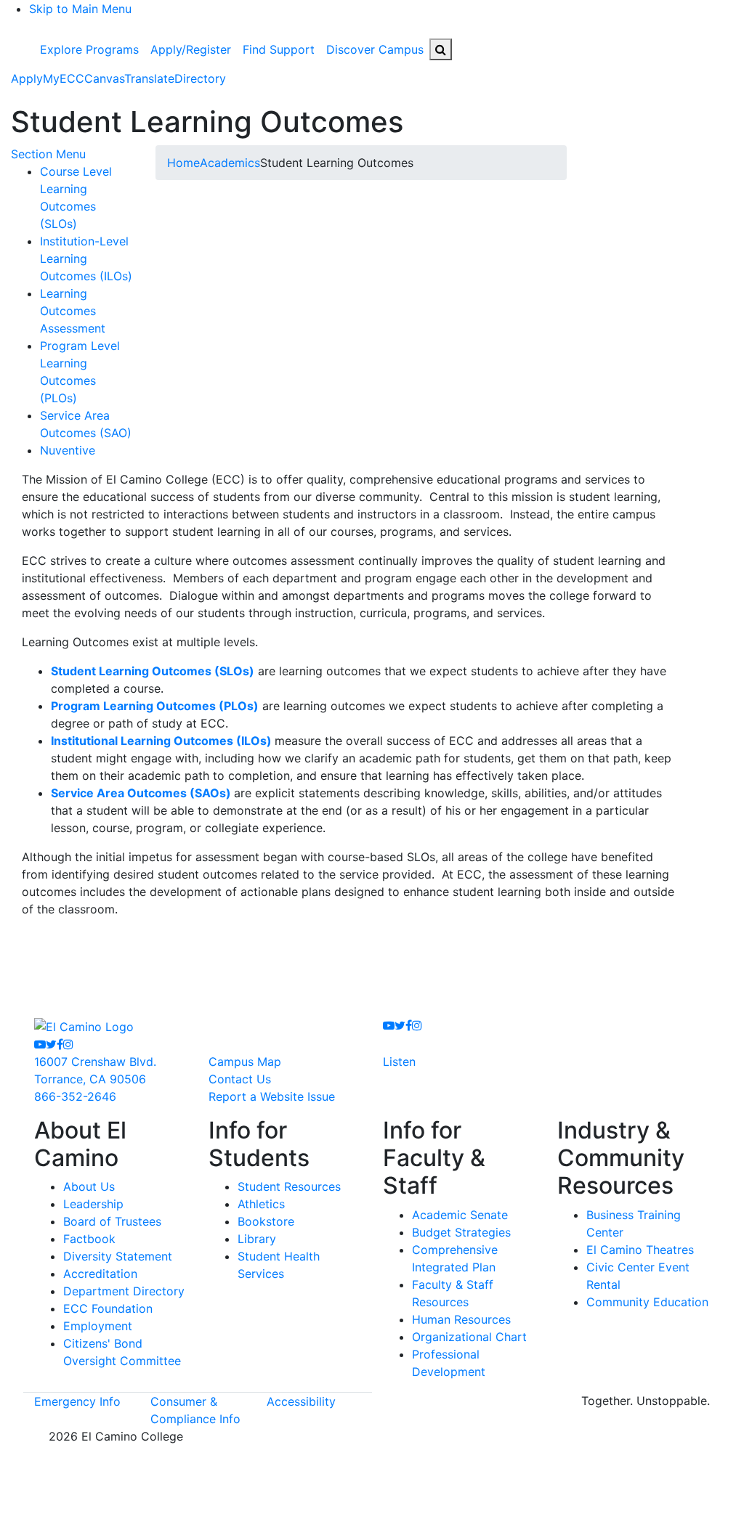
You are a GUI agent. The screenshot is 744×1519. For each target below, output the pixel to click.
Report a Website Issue (272, 1096)
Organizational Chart (469, 1336)
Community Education (647, 1302)
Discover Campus (375, 49)
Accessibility (301, 1401)
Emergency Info (77, 1401)
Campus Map (245, 1061)
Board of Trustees (112, 1221)
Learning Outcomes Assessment (72, 310)
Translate (149, 78)
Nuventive (67, 450)
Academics (230, 162)
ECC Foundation (108, 1308)
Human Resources (461, 1319)
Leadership (93, 1204)
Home (183, 162)
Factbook (89, 1238)
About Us (89, 1186)
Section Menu (48, 154)
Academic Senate (460, 1215)
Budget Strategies (461, 1232)
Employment (97, 1326)
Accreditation (100, 1273)
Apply (27, 78)
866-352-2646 (75, 1096)
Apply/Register (190, 49)
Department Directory (124, 1291)
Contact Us (240, 1079)
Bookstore (266, 1221)
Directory (200, 78)
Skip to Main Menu (80, 8)
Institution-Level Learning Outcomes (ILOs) (86, 258)
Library (257, 1238)
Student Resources (289, 1186)
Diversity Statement (117, 1256)
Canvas (104, 78)
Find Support (279, 49)
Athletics (261, 1204)
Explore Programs (89, 49)
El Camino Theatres (640, 1249)
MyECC (63, 78)
